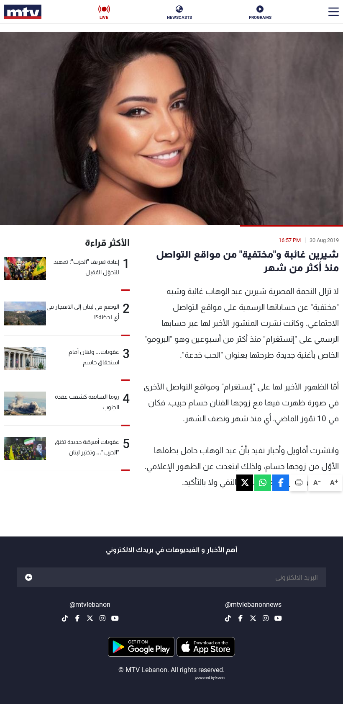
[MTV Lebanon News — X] (253, 618)
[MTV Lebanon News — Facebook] (240, 618)
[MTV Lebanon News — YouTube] (278, 618)
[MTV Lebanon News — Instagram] (265, 618)
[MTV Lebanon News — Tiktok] (228, 618)
